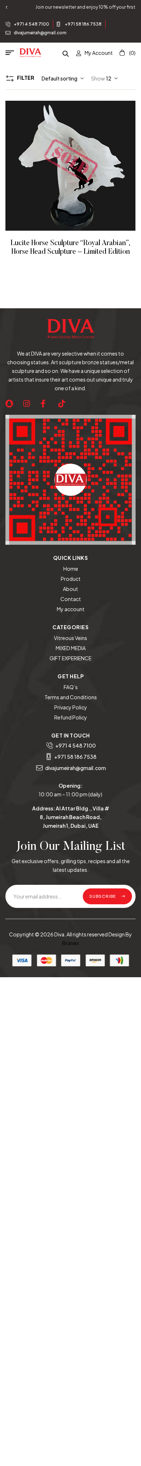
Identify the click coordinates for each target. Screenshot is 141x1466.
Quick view (80, 166)
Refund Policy (70, 717)
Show (98, 78)
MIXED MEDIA (71, 648)
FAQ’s (71, 687)
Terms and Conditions (70, 697)
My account (71, 609)
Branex (70, 943)
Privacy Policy (70, 707)
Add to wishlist (60, 166)
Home (70, 568)
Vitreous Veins (70, 638)
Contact (70, 599)
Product (71, 578)
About (70, 589)
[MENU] (12, 53)
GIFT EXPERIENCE (70, 658)
